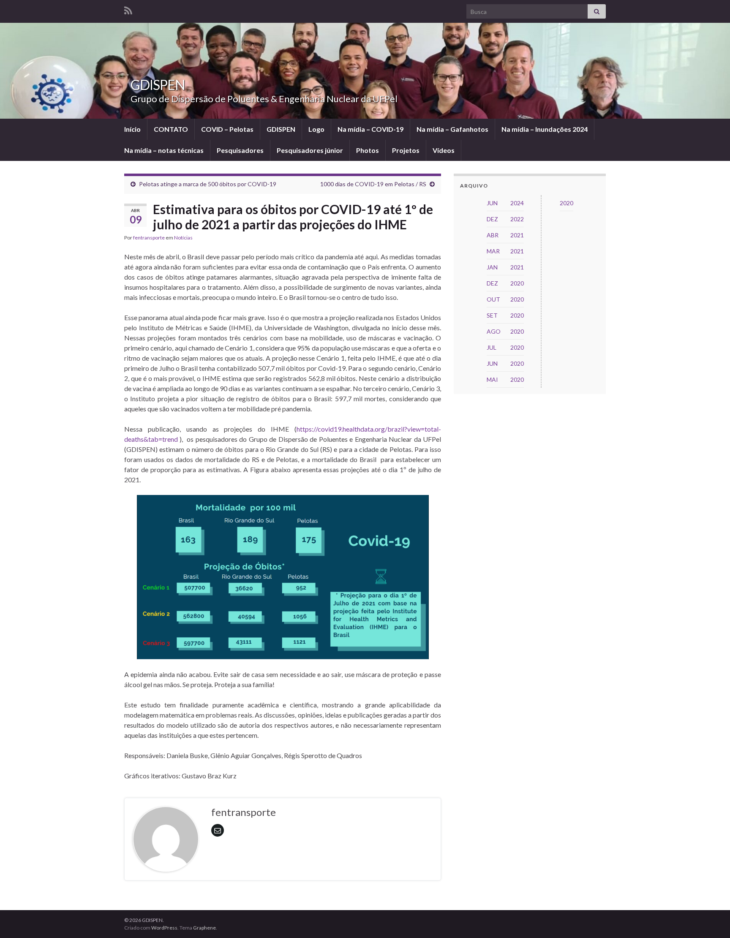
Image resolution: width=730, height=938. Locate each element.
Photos (367, 150)
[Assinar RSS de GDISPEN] (128, 9)
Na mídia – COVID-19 (370, 129)
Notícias (183, 237)
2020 (566, 203)
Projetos (405, 150)
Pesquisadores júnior (310, 150)
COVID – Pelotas (227, 129)
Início (132, 129)
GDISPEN (158, 84)
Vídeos (444, 150)
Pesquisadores (240, 150)
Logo (316, 129)
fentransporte (149, 237)
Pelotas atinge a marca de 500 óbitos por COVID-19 (207, 184)
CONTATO (171, 129)
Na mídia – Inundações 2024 (544, 129)
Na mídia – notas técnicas (164, 150)
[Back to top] (711, 919)
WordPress (164, 927)
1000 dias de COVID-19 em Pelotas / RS (373, 184)
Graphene (204, 927)
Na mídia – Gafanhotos (452, 129)
